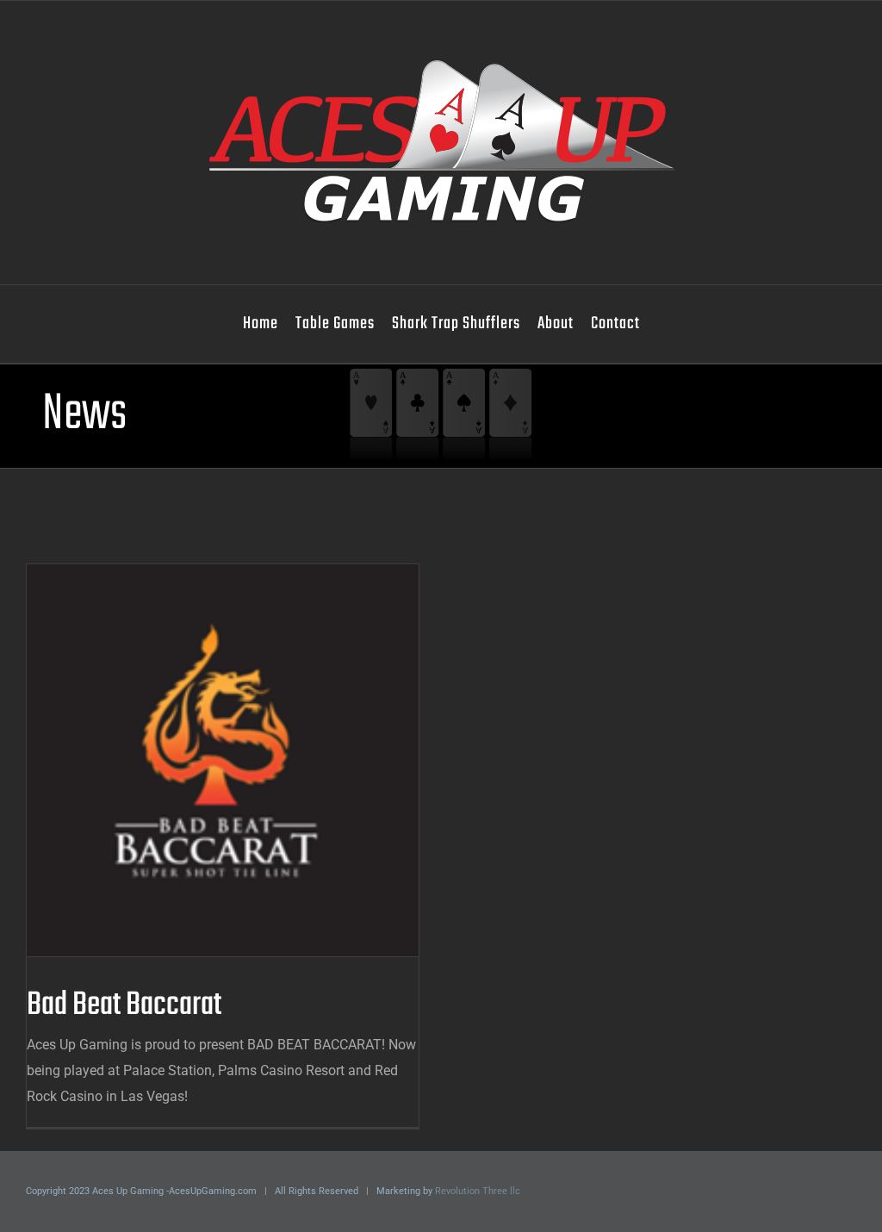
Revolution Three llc (477, 1191)
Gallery (251, 760)
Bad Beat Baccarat (195, 760)
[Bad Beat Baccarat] (223, 760)
